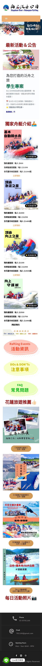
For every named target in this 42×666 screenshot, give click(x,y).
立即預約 (16, 176)
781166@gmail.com (24, 633)
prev (4, 27)
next (38, 27)
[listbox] (21, 27)
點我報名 (9, 112)
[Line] (6, 660)
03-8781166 (24, 620)
